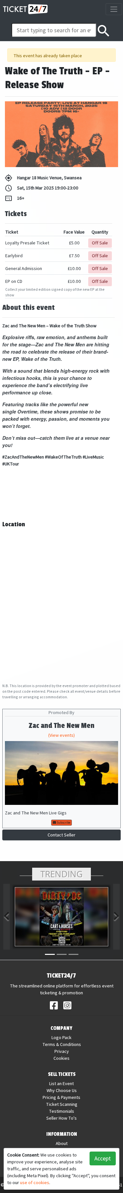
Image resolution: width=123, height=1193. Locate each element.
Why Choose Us (62, 1090)
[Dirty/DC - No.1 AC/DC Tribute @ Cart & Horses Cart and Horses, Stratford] (61, 916)
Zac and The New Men (61, 725)
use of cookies (34, 1182)
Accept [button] (102, 1158)
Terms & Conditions (61, 1044)
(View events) (61, 735)
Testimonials (61, 1111)
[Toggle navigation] (114, 9)
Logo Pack (61, 1037)
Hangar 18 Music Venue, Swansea (43, 178)
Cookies (61, 1058)
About (62, 1143)
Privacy (61, 1051)
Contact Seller (61, 835)
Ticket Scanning (61, 1104)
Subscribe (63, 822)
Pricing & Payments (61, 1097)
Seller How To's (61, 1118)
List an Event (61, 1083)
